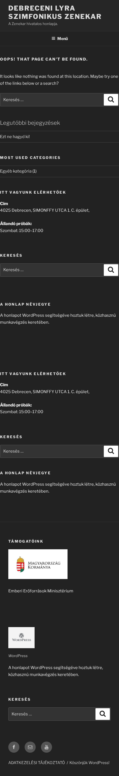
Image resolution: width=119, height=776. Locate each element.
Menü (62, 38)
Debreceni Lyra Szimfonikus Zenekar (55, 12)
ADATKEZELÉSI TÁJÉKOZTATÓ (36, 762)
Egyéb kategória (16, 171)
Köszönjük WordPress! (89, 762)
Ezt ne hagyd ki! (15, 136)
